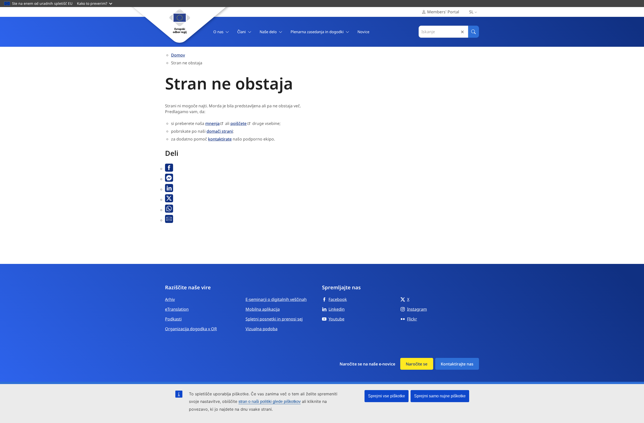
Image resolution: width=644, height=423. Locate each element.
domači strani (220, 131)
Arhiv (170, 299)
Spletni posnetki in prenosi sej (274, 319)
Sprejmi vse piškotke (386, 396)
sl (471, 12)
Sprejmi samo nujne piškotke (440, 396)
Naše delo (268, 31)
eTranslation (177, 309)
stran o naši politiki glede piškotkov (269, 401)
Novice (363, 31)
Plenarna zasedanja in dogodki (317, 31)
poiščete (238, 123)
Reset (462, 32)
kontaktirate (220, 139)
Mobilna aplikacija (263, 309)
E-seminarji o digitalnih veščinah (276, 299)
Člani (241, 31)
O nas (218, 31)
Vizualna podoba (261, 329)
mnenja (212, 123)
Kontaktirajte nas (457, 364)
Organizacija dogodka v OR (191, 329)
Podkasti (173, 319)
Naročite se (416, 364)
